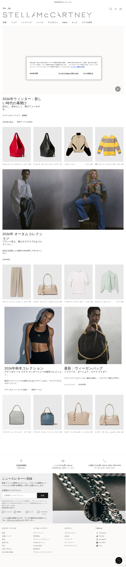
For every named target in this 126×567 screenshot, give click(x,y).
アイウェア (68, 539)
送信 (42, 495)
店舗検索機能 (21, 465)
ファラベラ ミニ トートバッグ (12, 432)
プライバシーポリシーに (39, 501)
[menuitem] (6, 22)
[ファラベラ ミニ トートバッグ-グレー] (16, 412)
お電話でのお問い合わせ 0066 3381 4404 (104, 465)
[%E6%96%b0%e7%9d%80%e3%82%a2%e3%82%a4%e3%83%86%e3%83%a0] (93, 335)
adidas (19, 512)
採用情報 (36, 536)
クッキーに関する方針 (78, 66)
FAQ (3, 546)
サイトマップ (38, 533)
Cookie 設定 (37, 546)
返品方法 (5, 542)
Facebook (102, 533)
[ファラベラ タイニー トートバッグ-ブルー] (47, 412)
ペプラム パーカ (69, 164)
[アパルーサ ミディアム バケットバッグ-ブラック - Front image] (47, 144)
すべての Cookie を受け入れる (68, 73)
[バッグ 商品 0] (120, 8)
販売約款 (36, 549)
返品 (3, 539)
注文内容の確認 (7, 552)
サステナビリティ (44, 513)
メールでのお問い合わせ (63, 465)
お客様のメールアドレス (11, 490)
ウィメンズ (8, 512)
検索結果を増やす (8, 507)
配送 (3, 533)
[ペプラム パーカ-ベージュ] (78, 144)
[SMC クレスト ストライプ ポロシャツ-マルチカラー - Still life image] (109, 144)
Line (100, 546)
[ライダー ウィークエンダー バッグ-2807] (78, 412)
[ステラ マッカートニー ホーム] (47, 14)
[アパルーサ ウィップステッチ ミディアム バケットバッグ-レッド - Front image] (16, 144)
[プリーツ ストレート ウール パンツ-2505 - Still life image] (16, 282)
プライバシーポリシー (15, 520)
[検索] (110, 8)
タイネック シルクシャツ (103, 301)
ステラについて (70, 533)
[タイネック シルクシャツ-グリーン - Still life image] (109, 282)
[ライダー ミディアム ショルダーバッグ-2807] (109, 412)
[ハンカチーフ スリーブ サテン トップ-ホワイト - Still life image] (78, 282)
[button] (118, 560)
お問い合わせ (7, 549)
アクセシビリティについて (42, 552)
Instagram (102, 539)
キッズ (31, 512)
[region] (64, 68)
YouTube (102, 542)
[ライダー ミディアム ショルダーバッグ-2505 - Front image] (47, 282)
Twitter (101, 536)
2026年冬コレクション (63, 2)
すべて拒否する (88, 73)
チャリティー (69, 542)
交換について (7, 536)
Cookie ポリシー (39, 542)
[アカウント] (115, 8)
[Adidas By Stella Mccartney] (33, 335)
